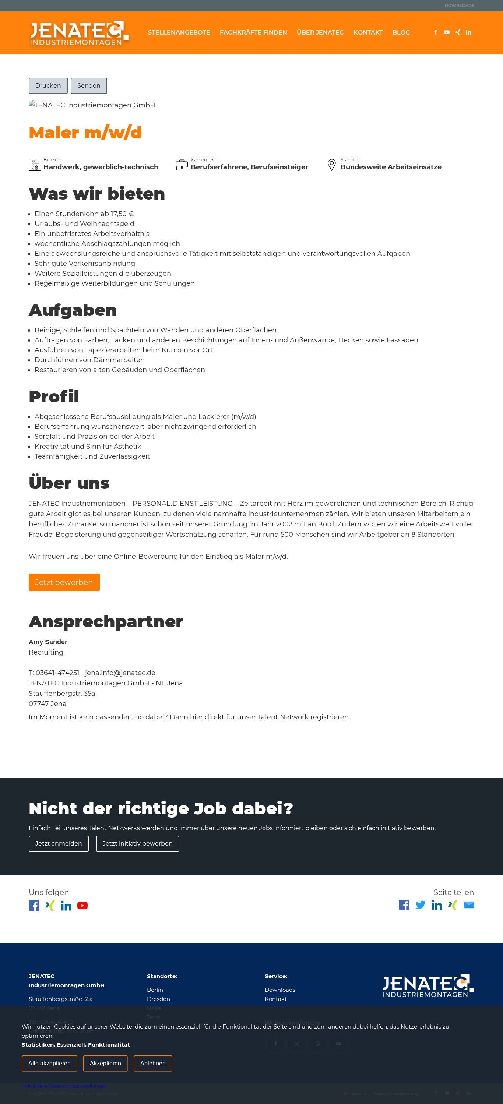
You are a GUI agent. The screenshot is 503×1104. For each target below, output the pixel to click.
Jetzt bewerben (64, 582)
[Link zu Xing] (457, 32)
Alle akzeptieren (49, 1063)
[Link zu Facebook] (435, 32)
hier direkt (208, 717)
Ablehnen (153, 1063)
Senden (89, 85)
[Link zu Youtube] (446, 32)
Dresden (158, 998)
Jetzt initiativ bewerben (138, 843)
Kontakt (276, 998)
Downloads (459, 5)
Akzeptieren (105, 1063)
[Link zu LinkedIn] (468, 32)
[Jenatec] (79, 32)
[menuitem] (457, 5)
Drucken (48, 85)
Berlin (155, 989)
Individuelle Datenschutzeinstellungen (64, 1086)
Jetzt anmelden (58, 843)
